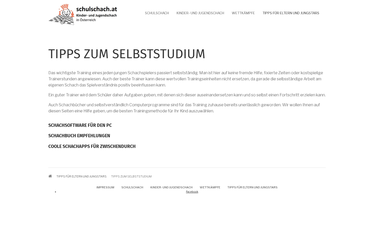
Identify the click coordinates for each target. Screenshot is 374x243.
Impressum (105, 187)
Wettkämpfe (243, 13)
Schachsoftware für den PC (80, 125)
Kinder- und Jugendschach (200, 13)
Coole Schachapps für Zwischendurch (92, 146)
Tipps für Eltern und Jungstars (291, 13)
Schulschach (157, 13)
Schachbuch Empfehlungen (79, 136)
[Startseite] (82, 14)
